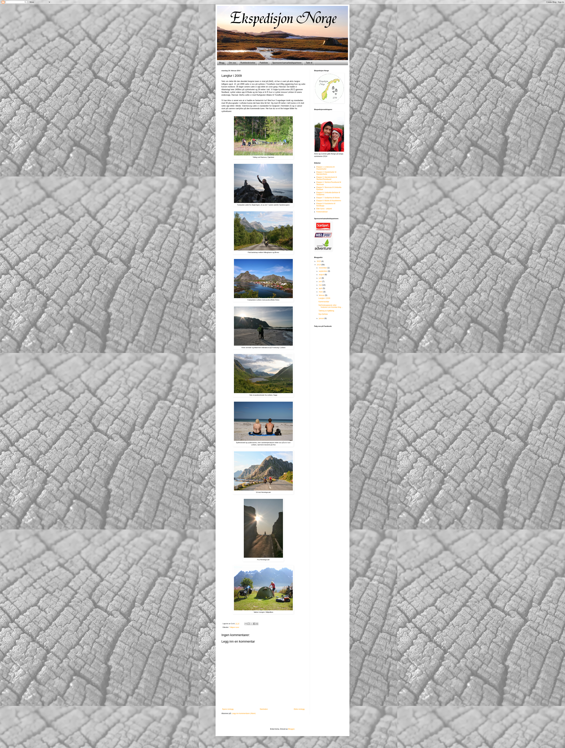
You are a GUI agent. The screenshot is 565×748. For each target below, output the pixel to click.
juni (320, 281)
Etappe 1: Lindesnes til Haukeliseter (325, 168)
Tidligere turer (234, 627)
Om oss (232, 62)
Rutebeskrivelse (247, 62)
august (322, 275)
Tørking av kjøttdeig (326, 311)
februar (322, 295)
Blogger (291, 729)
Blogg (221, 62)
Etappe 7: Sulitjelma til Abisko (328, 198)
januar (321, 318)
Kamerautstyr (324, 302)
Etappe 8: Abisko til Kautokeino (328, 201)
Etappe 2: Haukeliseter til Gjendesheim (326, 173)
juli (320, 278)
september (323, 271)
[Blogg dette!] (248, 623)
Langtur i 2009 (324, 298)
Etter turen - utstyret (324, 209)
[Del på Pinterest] (257, 623)
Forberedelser (322, 212)
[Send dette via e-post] (245, 623)
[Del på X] (251, 623)
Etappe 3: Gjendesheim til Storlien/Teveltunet (326, 178)
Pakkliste (264, 62)
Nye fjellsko (323, 314)
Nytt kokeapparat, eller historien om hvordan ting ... (331, 306)
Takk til (309, 62)
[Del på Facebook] (254, 623)
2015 (319, 261)
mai (320, 285)
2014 (319, 265)
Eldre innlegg (299, 709)
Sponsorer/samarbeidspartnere (286, 62)
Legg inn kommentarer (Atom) (244, 713)
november (323, 268)
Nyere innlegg (228, 709)
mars (321, 292)
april (321, 288)
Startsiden (264, 709)
